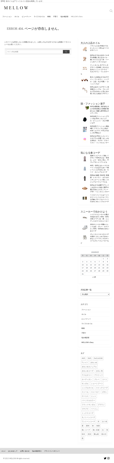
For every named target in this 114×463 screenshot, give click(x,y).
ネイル (16, 16)
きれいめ (93, 362)
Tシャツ (85, 362)
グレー (96, 379)
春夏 (98, 426)
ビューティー (26, 16)
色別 (89, 434)
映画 (49, 16)
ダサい (104, 392)
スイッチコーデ (102, 388)
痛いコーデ (86, 430)
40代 (83, 358)
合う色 (104, 421)
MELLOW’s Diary (77, 16)
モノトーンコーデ (88, 417)
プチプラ (85, 409)
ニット (93, 396)
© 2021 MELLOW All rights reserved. (16, 458)
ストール (85, 392)
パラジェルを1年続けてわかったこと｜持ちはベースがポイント (99, 48)
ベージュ (94, 409)
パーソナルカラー (88, 400)
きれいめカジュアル (89, 367)
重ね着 (96, 434)
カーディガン (87, 379)
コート (104, 379)
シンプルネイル (87, 388)
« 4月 (94, 277)
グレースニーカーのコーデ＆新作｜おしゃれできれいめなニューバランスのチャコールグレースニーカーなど (95, 238)
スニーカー (95, 392)
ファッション (7, 16)
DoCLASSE (98, 358)
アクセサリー (87, 375)
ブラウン (101, 405)
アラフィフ (98, 375)
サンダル (85, 383)
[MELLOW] (16, 8)
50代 (89, 358)
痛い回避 (96, 430)
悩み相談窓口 (37, 451)
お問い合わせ (25, 451)
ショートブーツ (97, 383)
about (3, 451)
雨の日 (103, 434)
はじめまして (12, 451)
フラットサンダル (88, 405)
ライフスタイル (39, 16)
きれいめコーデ (87, 371)
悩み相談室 (64, 16)
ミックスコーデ (87, 413)
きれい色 (99, 371)
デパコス (85, 396)
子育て (55, 16)
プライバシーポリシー (52, 451)
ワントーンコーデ (88, 421)
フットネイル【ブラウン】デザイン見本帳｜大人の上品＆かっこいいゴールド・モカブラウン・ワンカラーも (95, 69)
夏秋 (87, 426)
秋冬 (83, 434)
